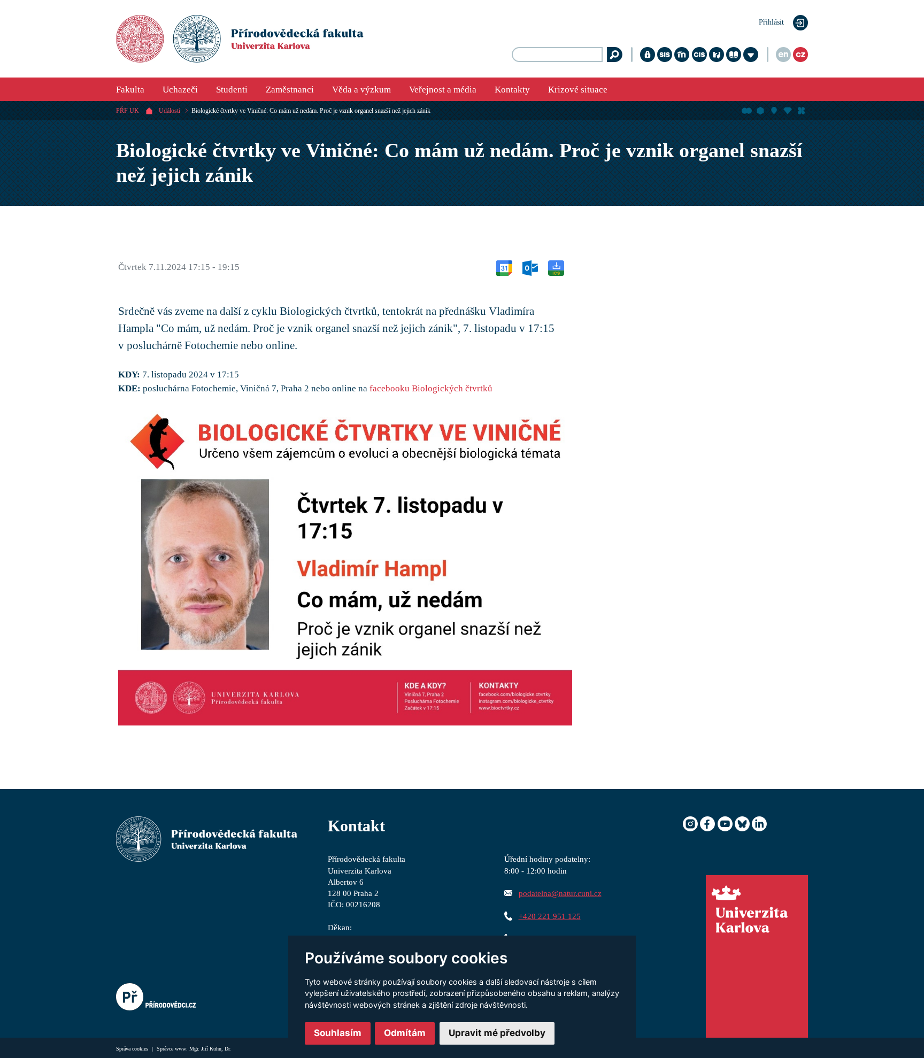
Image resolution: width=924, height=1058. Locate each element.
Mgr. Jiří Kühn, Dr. (210, 1049)
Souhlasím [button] (337, 1033)
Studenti (232, 89)
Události (169, 110)
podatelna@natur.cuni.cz (560, 893)
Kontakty (512, 89)
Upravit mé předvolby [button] (497, 1033)
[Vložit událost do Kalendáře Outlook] (530, 267)
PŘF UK (127, 110)
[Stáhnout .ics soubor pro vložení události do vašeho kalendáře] (556, 267)
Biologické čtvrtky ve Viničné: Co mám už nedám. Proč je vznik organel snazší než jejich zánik (310, 110)
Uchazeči (180, 89)
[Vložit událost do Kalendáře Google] (504, 267)
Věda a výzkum (361, 89)
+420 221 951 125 (550, 916)
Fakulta (130, 89)
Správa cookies (133, 1049)
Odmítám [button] (405, 1033)
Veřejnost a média (442, 89)
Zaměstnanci (290, 89)
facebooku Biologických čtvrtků (430, 388)
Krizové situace (577, 89)
